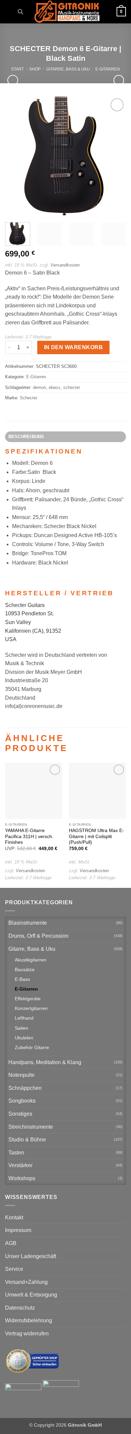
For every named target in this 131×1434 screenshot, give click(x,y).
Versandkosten (65, 265)
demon (39, 387)
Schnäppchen (25, 1088)
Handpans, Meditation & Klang (44, 1062)
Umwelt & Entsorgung (31, 1295)
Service (14, 1269)
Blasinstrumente (27, 923)
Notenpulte (21, 1075)
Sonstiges (20, 1114)
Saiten (21, 1028)
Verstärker (20, 1165)
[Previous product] (119, 80)
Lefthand (24, 1018)
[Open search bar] (20, 12)
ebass (54, 387)
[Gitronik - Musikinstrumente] (66, 11)
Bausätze (25, 969)
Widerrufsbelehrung (28, 1320)
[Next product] (12, 80)
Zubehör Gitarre (32, 1047)
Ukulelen (24, 1037)
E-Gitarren (107, 69)
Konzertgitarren (31, 1008)
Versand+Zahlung (26, 1282)
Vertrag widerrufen (27, 1333)
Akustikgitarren (30, 959)
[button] (9, 11)
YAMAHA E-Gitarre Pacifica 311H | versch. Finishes (29, 836)
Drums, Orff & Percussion (38, 936)
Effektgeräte (28, 998)
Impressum (18, 1230)
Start (17, 69)
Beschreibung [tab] (26, 436)
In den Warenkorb (73, 347)
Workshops (21, 1178)
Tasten (16, 1152)
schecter (71, 387)
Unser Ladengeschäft (30, 1256)
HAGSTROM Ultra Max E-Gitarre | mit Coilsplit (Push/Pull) (96, 836)
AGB (10, 1243)
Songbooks (22, 1101)
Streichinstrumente (30, 1127)
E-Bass (22, 979)
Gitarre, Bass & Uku (68, 69)
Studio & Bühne (27, 1139)
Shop (35, 69)
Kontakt (14, 1217)
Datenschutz (20, 1308)
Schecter (28, 397)
